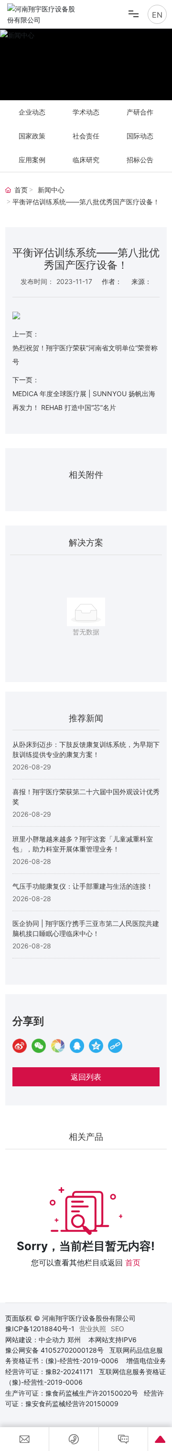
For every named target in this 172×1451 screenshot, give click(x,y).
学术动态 (86, 112)
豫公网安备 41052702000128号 (54, 1350)
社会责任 (86, 136)
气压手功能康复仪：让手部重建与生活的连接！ (82, 886)
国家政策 (32, 136)
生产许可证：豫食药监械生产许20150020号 (71, 1393)
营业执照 (92, 1329)
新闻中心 (51, 190)
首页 (132, 1262)
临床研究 (86, 160)
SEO (117, 1329)
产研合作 (140, 112)
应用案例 (32, 160)
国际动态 (140, 136)
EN (157, 15)
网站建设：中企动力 (35, 1339)
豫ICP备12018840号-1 (40, 1329)
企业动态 (32, 112)
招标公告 (140, 160)
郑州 (74, 1339)
